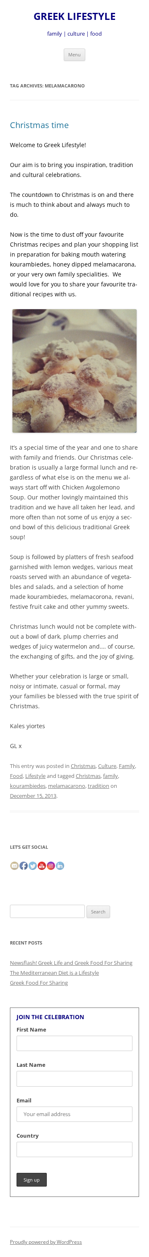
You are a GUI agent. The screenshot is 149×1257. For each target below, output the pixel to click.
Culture (107, 766)
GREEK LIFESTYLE (74, 16)
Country (27, 1135)
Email (24, 1100)
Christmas (83, 766)
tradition (98, 786)
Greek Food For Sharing (39, 982)
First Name (31, 1029)
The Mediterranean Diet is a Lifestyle (54, 972)
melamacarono (66, 786)
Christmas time (39, 125)
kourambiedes (28, 786)
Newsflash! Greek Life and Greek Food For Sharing (71, 962)
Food (16, 776)
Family (127, 766)
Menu (74, 54)
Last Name (31, 1064)
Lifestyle (35, 776)
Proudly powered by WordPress (46, 1241)
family (110, 776)
